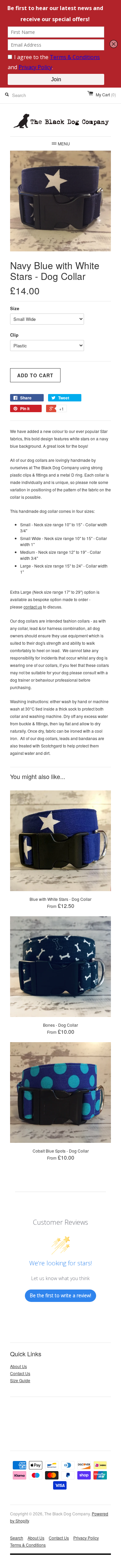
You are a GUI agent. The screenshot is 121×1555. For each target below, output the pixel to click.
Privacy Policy (86, 1538)
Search (16, 1538)
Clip (14, 335)
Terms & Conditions (28, 1545)
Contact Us (20, 1373)
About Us (18, 1366)
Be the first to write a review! (60, 1295)
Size (14, 308)
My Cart (106, 94)
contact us (33, 607)
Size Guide (20, 1380)
